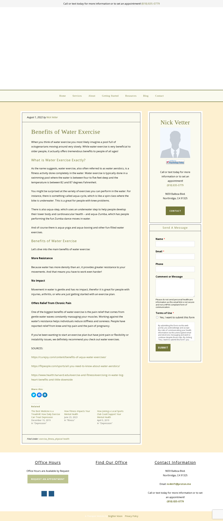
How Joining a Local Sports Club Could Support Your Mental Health (110, 414)
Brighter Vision (115, 516)
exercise (43, 438)
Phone (159, 264)
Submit (163, 347)
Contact (175, 210)
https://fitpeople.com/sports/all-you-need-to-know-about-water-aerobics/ (75, 366)
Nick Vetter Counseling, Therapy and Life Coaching (112, 48)
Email (160, 251)
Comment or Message (169, 276)
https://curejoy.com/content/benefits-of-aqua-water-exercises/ (68, 357)
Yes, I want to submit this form (177, 317)
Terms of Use (165, 313)
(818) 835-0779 (151, 3)
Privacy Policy (131, 516)
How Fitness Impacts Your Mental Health (77, 413)
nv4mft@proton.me (179, 484)
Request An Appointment (48, 479)
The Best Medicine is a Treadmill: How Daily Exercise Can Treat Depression (45, 414)
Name (160, 239)
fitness (51, 438)
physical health (62, 438)
